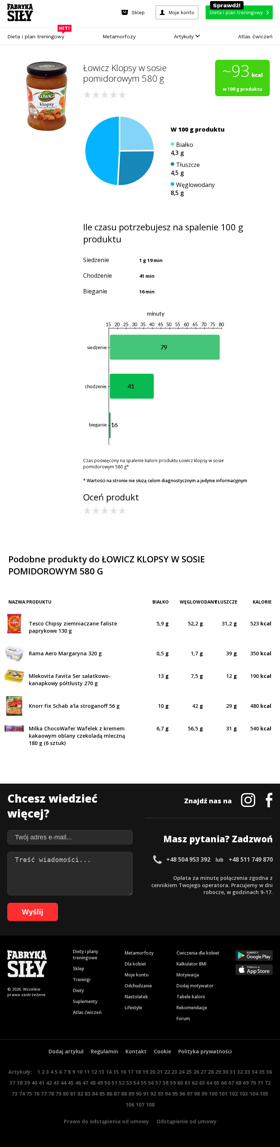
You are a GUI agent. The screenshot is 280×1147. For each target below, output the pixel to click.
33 (247, 1071)
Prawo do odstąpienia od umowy (106, 1121)
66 (224, 1082)
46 (78, 1082)
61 (187, 1082)
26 (196, 1071)
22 (167, 1071)
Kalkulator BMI (191, 964)
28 (211, 1071)
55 (144, 1082)
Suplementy (85, 1001)
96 (182, 1093)
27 (203, 1071)
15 (116, 1071)
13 (101, 1071)
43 (56, 1082)
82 (80, 1093)
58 (165, 1082)
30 (225, 1071)
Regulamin (104, 1051)
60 (180, 1082)
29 (218, 1071)
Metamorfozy (119, 36)
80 (66, 1093)
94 (168, 1093)
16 (123, 1071)
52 (122, 1082)
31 (233, 1071)
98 (197, 1093)
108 (150, 1104)
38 (20, 1082)
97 (189, 1093)
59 (173, 1082)
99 (204, 1093)
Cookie (162, 1051)
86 (109, 1093)
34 (254, 1071)
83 (87, 1093)
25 (189, 1071)
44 (63, 1082)
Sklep (78, 968)
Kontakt (136, 1051)
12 (94, 1071)
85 (102, 1093)
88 (124, 1093)
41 (41, 1082)
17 (130, 1071)
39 (27, 1082)
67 (231, 1082)
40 (34, 1082)
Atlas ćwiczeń (255, 36)
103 (243, 1093)
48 (93, 1082)
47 (85, 1082)
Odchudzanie (138, 986)
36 (269, 1071)
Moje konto (137, 975)
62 (195, 1082)
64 (209, 1082)
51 (114, 1082)
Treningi (81, 979)
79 (58, 1093)
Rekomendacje (191, 1007)
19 (145, 1071)
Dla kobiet (135, 964)
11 (87, 1071)
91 (146, 1093)
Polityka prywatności (205, 1051)
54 (136, 1082)
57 (158, 1082)
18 (138, 1071)
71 (260, 1082)
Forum (183, 1018)
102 (233, 1093)
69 (246, 1082)
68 (238, 1082)
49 (100, 1082)
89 (131, 1093)
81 (73, 1093)
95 (175, 1093)
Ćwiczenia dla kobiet (197, 953)
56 (151, 1082)
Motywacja (187, 975)
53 (129, 1082)
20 (152, 1071)
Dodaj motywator (195, 986)
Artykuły (184, 36)
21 (160, 1071)
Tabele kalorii (190, 997)
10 (79, 1071)
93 (160, 1093)
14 (109, 1071)
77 (44, 1093)
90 (138, 1093)
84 (95, 1093)
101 (223, 1093)
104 (253, 1093)
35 (262, 1071)
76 (36, 1093)
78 (51, 1093)
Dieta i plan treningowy (37, 34)
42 (49, 1082)
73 (15, 1093)
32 (240, 1071)
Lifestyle (133, 1007)
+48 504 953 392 (188, 859)
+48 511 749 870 (251, 859)
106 (129, 1104)
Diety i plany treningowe (85, 954)
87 (117, 1093)
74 (22, 1093)
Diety (78, 990)
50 (107, 1082)
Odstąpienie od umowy (186, 1121)
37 (12, 1082)
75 (29, 1093)
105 (264, 1093)
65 (216, 1082)
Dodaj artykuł (65, 1051)
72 (268, 1082)
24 (181, 1071)
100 (213, 1093)
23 (174, 1071)
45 (71, 1082)
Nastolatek (136, 997)
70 (253, 1082)
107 (140, 1104)
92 (153, 1093)
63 (202, 1082)
